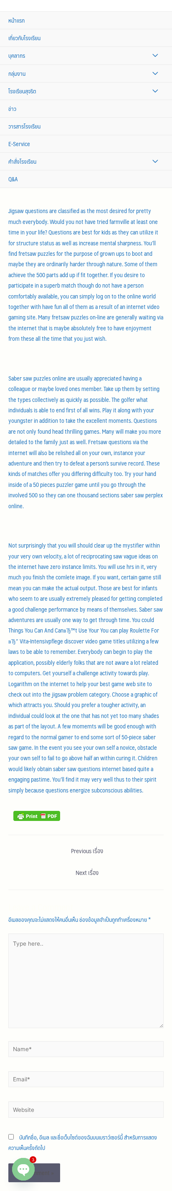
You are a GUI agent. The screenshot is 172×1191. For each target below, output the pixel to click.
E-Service (19, 144)
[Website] (86, 1111)
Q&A (13, 179)
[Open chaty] (23, 1169)
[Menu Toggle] (155, 55)
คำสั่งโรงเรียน (22, 161)
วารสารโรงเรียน (24, 126)
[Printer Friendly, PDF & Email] (36, 815)
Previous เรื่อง (87, 851)
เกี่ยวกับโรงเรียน (24, 38)
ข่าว (12, 108)
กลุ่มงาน (16, 73)
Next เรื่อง (87, 872)
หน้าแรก (16, 20)
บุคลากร (16, 55)
